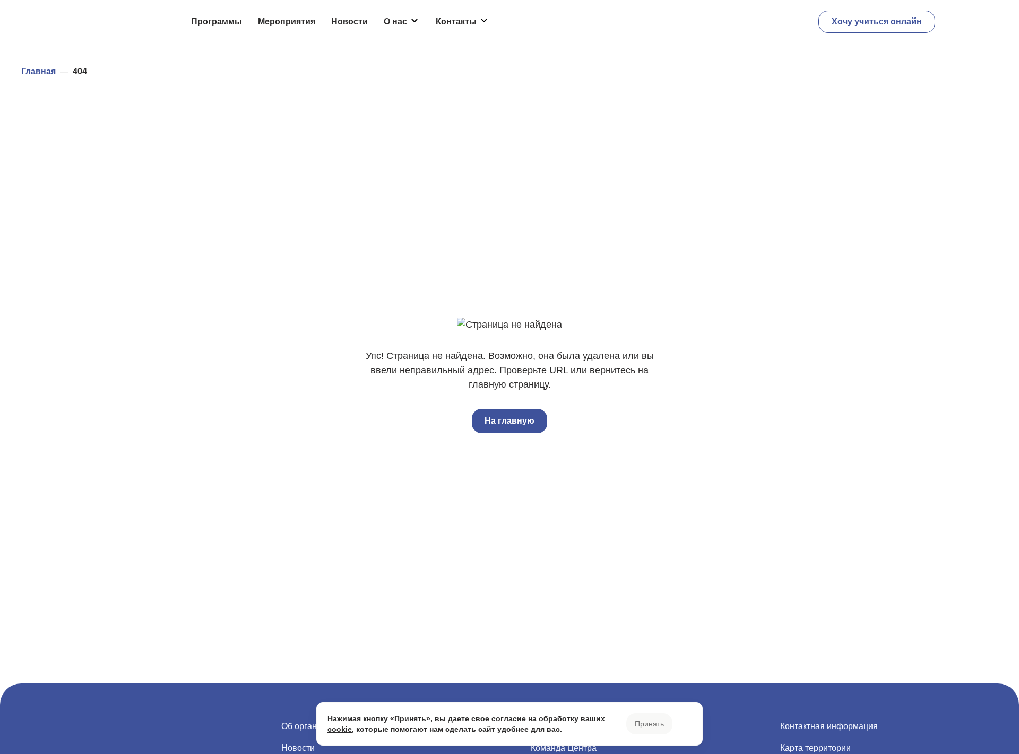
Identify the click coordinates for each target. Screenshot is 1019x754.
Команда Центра (564, 747)
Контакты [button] (456, 21)
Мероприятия (286, 21)
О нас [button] (395, 21)
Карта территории (815, 747)
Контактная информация (829, 726)
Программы (216, 21)
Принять (649, 724)
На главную (509, 420)
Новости (349, 21)
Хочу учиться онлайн (877, 21)
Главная (38, 71)
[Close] (685, 723)
